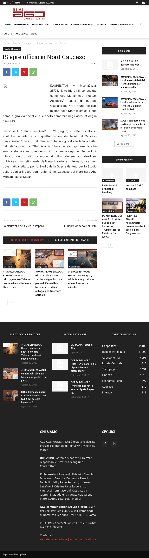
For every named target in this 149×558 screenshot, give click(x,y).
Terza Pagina (60, 24)
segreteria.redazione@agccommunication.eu (69, 539)
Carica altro (123, 143)
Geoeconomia (40, 24)
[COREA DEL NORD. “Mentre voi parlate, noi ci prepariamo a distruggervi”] (60, 364)
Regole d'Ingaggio (22, 43)
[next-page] (11, 302)
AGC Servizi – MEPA (26, 33)
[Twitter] (15, 72)
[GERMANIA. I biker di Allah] (60, 348)
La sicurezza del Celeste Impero (23, 226)
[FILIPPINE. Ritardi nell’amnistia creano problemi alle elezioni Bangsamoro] (136, 205)
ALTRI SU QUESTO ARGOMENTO (30, 240)
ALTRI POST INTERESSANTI (72, 240)
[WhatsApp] (33, 72)
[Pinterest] (24, 72)
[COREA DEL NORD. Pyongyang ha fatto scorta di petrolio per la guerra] (60, 386)
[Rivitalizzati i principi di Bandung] (112, 175)
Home (7, 24)
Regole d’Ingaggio (82, 24)
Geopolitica (21, 24)
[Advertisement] (100, 14)
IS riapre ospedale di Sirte (80, 226)
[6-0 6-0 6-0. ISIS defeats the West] (110, 65)
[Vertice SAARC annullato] (136, 175)
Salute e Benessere (120, 24)
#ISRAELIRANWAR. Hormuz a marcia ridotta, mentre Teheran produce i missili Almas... (31, 351)
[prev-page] (5, 302)
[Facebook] (137, 2)
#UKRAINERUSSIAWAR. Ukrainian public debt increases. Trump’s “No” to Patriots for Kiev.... (112, 226)
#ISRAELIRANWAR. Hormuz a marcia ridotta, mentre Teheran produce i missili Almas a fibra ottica (17, 279)
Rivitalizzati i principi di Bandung (109, 189)
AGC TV (8, 33)
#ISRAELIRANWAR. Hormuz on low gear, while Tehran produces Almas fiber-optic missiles (81, 279)
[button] (141, 24)
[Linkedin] (143, 2)
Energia (101, 24)
